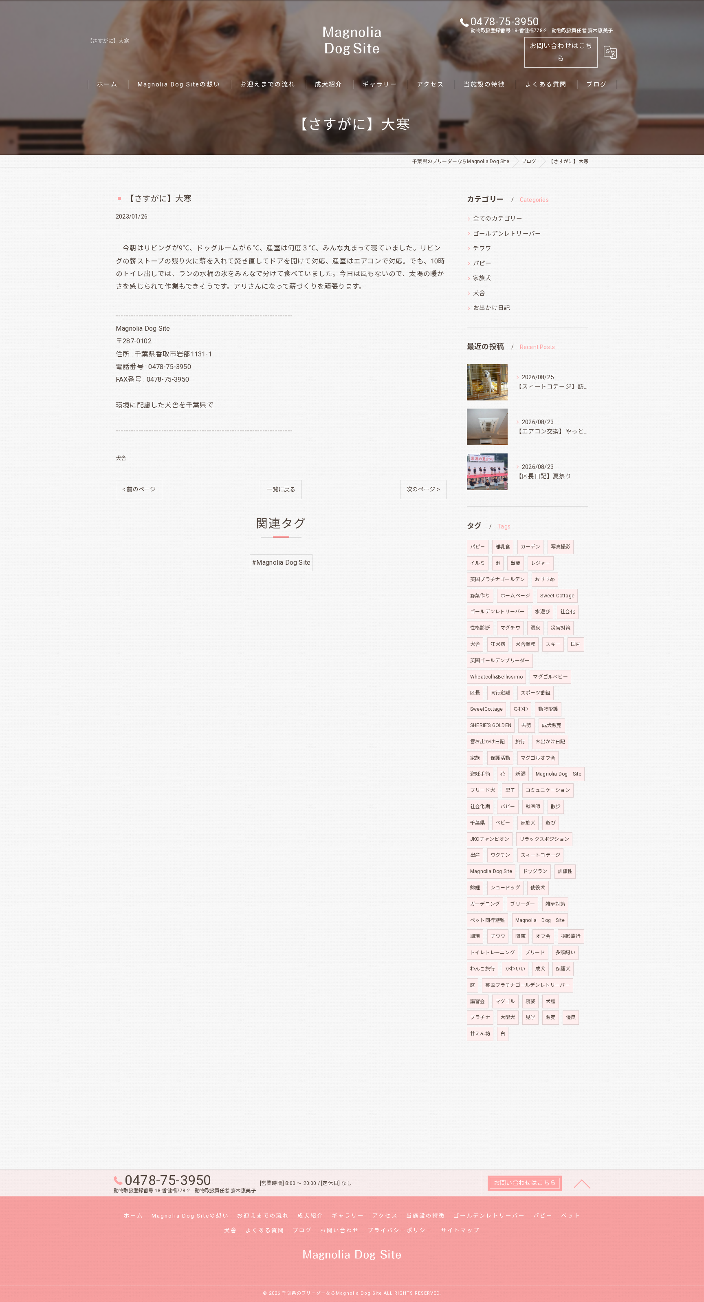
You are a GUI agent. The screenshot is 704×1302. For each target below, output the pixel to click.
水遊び (542, 612)
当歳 (515, 563)
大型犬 (507, 1017)
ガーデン (531, 547)
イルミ (477, 563)
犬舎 (121, 458)
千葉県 (477, 823)
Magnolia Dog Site (558, 774)
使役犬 (538, 888)
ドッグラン (535, 871)
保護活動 (500, 758)
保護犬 (563, 969)
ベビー (502, 823)
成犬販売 (552, 725)
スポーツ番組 (535, 693)
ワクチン (500, 855)
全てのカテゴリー (498, 218)
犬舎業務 (525, 644)
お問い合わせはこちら (561, 52)
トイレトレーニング (492, 952)
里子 (510, 790)
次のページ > (423, 489)
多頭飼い (565, 952)
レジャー (540, 563)
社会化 (567, 612)
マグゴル (505, 1001)
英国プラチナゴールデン (497, 579)
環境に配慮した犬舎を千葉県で (165, 405)
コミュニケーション (548, 790)
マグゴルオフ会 (538, 758)
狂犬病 (498, 644)
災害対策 (561, 628)
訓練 (475, 936)
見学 (530, 1017)
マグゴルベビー (550, 677)
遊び (550, 823)
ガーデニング (485, 904)
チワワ (482, 248)
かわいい (515, 969)
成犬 (540, 969)
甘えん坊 (480, 1034)
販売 (550, 1017)
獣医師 (533, 806)
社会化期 (480, 806)
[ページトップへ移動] (582, 1183)
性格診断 (480, 628)
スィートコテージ (541, 855)
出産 (475, 855)
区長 (475, 693)
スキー (553, 644)
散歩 (556, 806)
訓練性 (565, 871)
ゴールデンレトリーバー (507, 233)
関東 (520, 936)
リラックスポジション (544, 839)
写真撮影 (561, 547)
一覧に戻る (280, 489)
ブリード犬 (482, 790)
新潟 (520, 774)
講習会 (477, 1001)
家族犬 (482, 278)
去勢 (526, 725)
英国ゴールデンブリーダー (500, 660)
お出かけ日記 (491, 308)
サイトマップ (460, 1230)
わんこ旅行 (482, 969)
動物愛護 (548, 709)
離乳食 (502, 547)
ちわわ (520, 709)
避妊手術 (480, 774)
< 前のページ (139, 489)
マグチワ (510, 628)
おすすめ (545, 579)
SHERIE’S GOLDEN (490, 725)
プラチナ (480, 1017)
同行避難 (500, 693)
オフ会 (543, 936)
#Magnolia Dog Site (281, 562)
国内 (576, 644)
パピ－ (477, 547)
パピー (482, 263)
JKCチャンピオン (489, 839)
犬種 (550, 1001)
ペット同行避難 (487, 920)
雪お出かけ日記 (487, 742)
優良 (571, 1017)
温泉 (535, 628)
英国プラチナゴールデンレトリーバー (527, 985)
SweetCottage (486, 709)
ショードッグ (505, 888)
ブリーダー (522, 904)
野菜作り (480, 596)
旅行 (520, 742)
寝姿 (530, 1001)
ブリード (535, 952)
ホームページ (515, 596)
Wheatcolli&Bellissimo (496, 677)
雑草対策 (555, 904)
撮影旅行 (571, 936)
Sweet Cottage (557, 596)
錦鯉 (475, 888)
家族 (475, 758)
